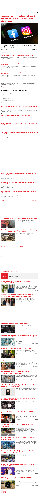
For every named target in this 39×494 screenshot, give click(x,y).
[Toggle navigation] (37, 12)
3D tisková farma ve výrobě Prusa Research (9, 271)
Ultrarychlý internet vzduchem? (14, 274)
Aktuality (3, 52)
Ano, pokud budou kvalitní (7, 93)
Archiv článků (3, 490)
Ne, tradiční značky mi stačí (7, 98)
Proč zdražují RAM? (12, 277)
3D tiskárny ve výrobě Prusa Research (27, 256)
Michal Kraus (18, 433)
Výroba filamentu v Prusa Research (8, 256)
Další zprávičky (3, 200)
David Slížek (3, 49)
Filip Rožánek (18, 226)
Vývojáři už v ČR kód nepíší (13, 276)
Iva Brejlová (18, 303)
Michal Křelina (18, 379)
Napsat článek (3, 491)
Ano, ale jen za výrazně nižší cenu (8, 96)
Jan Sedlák (17, 406)
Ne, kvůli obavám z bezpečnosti (8, 100)
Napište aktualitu (35, 200)
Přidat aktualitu (3, 492)
